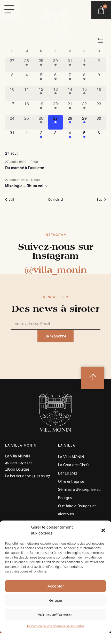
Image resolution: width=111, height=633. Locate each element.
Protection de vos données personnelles (55, 626)
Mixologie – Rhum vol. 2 (26, 185)
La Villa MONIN (71, 457)
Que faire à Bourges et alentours (77, 510)
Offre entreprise (71, 481)
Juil (11, 199)
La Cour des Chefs (73, 465)
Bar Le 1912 (67, 473)
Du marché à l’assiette (24, 167)
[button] (103, 530)
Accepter (55, 586)
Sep (99, 199)
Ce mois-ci (55, 199)
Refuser (55, 600)
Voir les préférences (55, 614)
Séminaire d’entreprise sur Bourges (80, 493)
